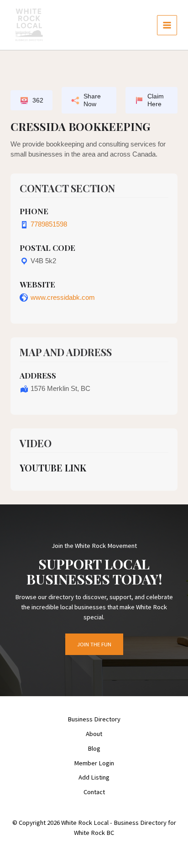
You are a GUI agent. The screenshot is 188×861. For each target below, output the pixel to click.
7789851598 (49, 224)
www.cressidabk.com (63, 297)
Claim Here (155, 100)
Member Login (94, 763)
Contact (94, 792)
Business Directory (94, 719)
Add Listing (94, 777)
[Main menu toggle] (167, 25)
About (94, 734)
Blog (94, 748)
